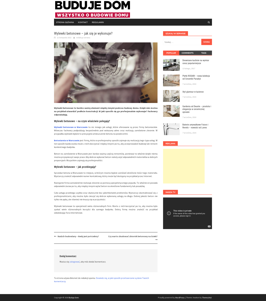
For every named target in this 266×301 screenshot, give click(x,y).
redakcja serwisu (83, 37)
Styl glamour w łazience (193, 91)
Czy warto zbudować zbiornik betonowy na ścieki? (133, 236)
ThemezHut (207, 297)
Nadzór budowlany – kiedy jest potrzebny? (78, 236)
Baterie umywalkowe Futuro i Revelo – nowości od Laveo (195, 126)
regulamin (98, 22)
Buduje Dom (74, 297)
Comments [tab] (187, 52)
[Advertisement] (184, 166)
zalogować (74, 261)
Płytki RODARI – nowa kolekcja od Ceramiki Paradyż (196, 77)
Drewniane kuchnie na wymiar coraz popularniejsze (195, 62)
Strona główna (65, 22)
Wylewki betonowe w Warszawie (71, 127)
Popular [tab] (171, 52)
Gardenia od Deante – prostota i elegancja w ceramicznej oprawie (196, 109)
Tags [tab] (203, 52)
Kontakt (83, 22)
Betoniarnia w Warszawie (66, 140)
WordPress (180, 297)
